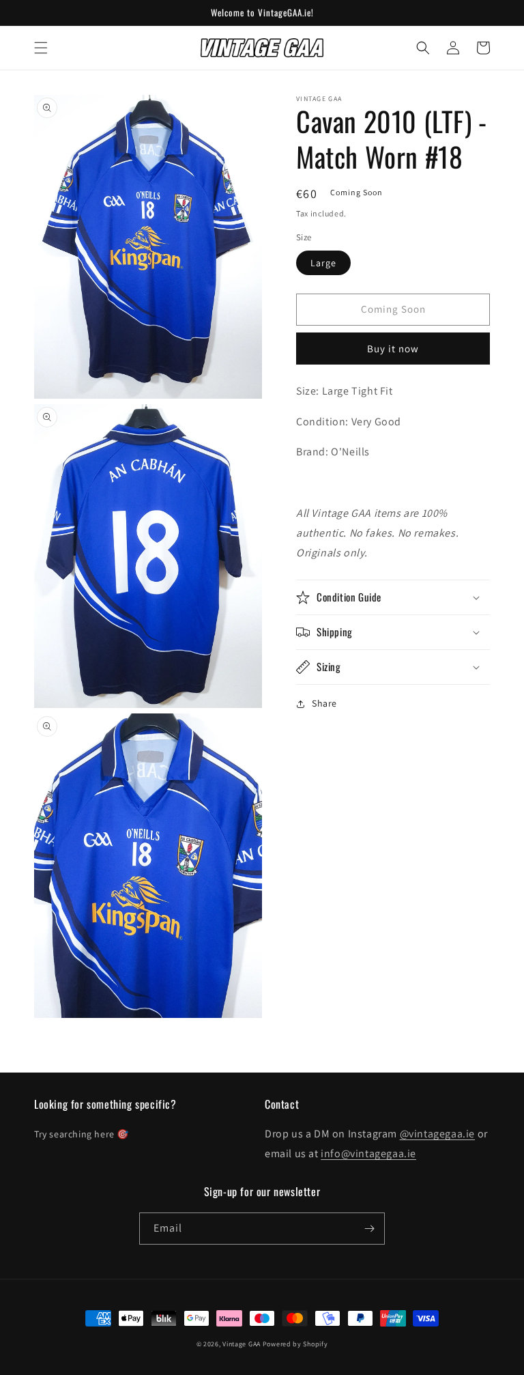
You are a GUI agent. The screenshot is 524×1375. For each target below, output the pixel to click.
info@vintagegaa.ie (368, 1153)
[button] (41, 48)
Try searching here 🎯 (81, 1134)
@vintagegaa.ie (437, 1133)
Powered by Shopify (295, 1343)
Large (323, 263)
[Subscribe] (369, 1229)
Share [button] (324, 703)
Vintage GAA (241, 1343)
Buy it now (393, 348)
